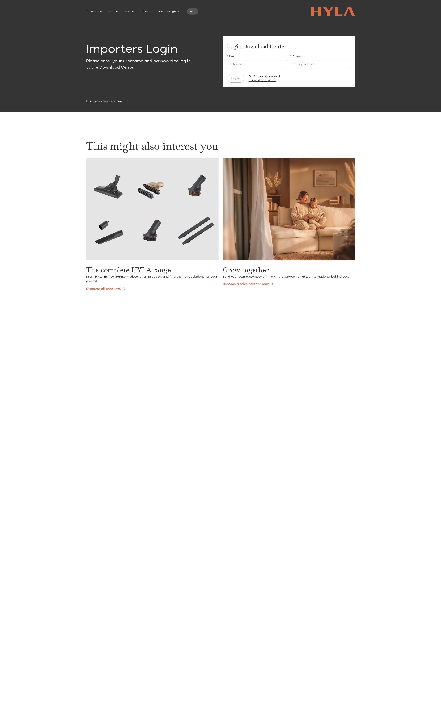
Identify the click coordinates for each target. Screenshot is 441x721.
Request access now (262, 80)
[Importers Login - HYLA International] (333, 11)
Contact (130, 11)
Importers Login (166, 11)
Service (113, 11)
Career (146, 11)
